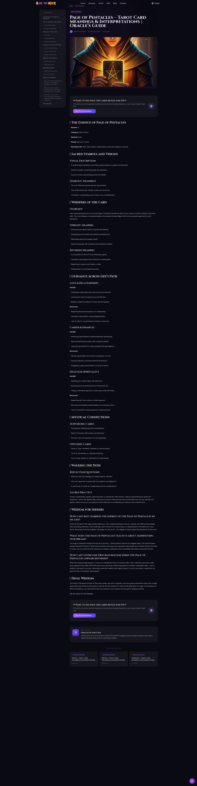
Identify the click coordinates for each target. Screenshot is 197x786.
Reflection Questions (50, 71)
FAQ (108, 3)
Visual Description (50, 25)
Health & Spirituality (50, 54)
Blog (115, 3)
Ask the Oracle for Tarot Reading (81, 594)
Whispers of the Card (50, 32)
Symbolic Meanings (50, 28)
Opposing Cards (49, 64)
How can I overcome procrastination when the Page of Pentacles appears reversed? (53, 97)
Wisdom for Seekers (49, 77)
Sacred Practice (49, 74)
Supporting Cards (49, 61)
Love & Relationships (50, 48)
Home (83, 3)
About (100, 3)
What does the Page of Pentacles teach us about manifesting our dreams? (52, 89)
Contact (123, 3)
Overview (47, 35)
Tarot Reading (76, 12)
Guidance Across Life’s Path (52, 45)
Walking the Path (48, 68)
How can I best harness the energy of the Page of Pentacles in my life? (53, 82)
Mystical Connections (50, 58)
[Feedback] (192, 781)
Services (92, 3)
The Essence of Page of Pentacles (51, 18)
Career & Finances (50, 51)
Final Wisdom (47, 103)
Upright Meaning (49, 38)
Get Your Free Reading (84, 111)
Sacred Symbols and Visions (52, 22)
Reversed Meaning (50, 41)
